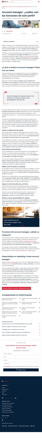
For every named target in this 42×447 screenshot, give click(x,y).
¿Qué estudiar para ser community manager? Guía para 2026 (9, 308)
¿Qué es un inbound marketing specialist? (28, 308)
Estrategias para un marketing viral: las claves (13, 329)
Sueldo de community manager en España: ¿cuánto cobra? (9, 299)
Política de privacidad (23, 425)
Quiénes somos (5, 389)
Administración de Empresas (8, 403)
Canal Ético (4, 394)
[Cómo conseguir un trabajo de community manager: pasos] (39, 332)
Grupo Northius (7, 366)
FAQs (3, 392)
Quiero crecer (22, 370)
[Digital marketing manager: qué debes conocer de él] (39, 335)
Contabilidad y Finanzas (7, 406)
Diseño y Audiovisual (6, 408)
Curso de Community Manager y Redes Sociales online (22, 6)
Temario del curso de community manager (9, 316)
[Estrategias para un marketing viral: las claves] (39, 329)
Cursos (3, 387)
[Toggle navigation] (38, 2)
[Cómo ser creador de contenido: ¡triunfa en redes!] (39, 326)
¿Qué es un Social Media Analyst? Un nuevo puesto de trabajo (29, 312)
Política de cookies (12, 425)
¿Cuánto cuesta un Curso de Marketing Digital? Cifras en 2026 (17, 323)
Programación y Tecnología (7, 412)
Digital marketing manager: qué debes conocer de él (14, 335)
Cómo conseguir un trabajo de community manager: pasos (16, 332)
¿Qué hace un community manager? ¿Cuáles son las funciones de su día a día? (10, 304)
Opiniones (4, 390)
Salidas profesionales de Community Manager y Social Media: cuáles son (10, 312)
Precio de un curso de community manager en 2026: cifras (29, 303)
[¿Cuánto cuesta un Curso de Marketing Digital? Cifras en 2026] (39, 323)
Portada (3, 6)
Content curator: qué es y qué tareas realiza (30, 299)
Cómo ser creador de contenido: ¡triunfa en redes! (14, 326)
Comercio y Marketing (8, 6)
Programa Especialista (6, 410)
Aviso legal (4, 425)
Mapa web (32, 425)
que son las (12, 262)
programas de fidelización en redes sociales (24, 250)
